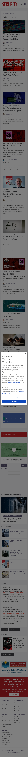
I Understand (14, 401)
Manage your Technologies (14, 397)
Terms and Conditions (13, 382)
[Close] (25, 353)
